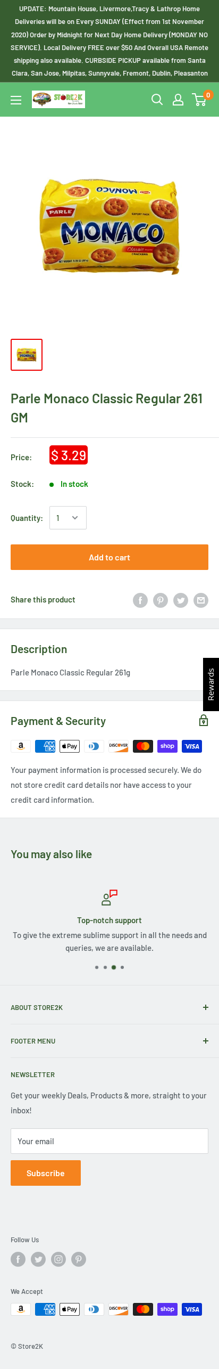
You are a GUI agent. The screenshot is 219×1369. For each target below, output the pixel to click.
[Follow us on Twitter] (38, 1259)
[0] (199, 99)
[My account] (178, 99)
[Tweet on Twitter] (180, 599)
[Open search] (157, 99)
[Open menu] (16, 100)
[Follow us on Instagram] (58, 1259)
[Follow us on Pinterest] (78, 1259)
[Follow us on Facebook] (18, 1259)
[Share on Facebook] (140, 599)
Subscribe (46, 1173)
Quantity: (27, 518)
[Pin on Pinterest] (160, 599)
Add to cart (109, 557)
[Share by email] (200, 599)
